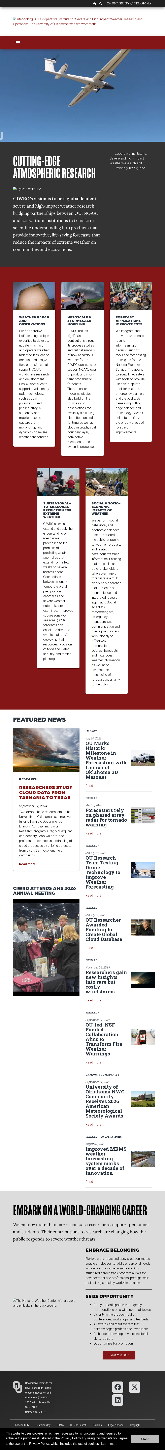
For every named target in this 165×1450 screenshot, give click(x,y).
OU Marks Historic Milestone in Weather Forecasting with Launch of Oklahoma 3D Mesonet (106, 760)
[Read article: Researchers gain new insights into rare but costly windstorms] (143, 980)
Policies (97, 1425)
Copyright (135, 1425)
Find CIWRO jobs (119, 1355)
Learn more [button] (109, 1443)
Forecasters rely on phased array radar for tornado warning (106, 817)
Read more (93, 786)
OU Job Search (78, 1425)
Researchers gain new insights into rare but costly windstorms (106, 982)
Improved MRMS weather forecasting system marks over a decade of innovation (106, 1161)
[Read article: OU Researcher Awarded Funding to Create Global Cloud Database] (143, 927)
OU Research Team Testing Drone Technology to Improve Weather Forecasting (103, 872)
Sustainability (43, 1425)
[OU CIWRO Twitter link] (135, 1387)
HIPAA (60, 1425)
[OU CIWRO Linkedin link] (118, 1400)
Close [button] (145, 1439)
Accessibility (22, 1425)
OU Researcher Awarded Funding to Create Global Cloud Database (104, 929)
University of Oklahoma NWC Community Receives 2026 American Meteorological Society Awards (105, 1101)
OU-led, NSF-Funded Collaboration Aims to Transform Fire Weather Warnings (104, 1039)
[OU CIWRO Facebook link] (118, 1387)
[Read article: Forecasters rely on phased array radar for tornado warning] (143, 815)
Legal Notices (116, 1425)
